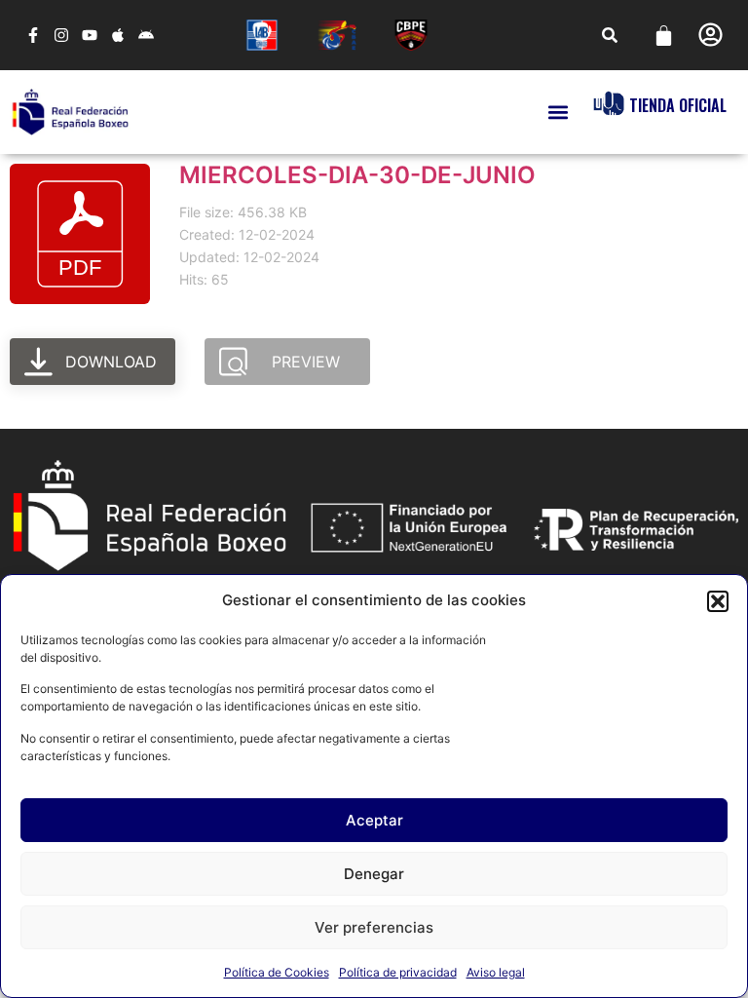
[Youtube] (90, 35)
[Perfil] (710, 34)
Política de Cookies (276, 972)
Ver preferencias (374, 927)
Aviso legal (496, 972)
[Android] (145, 35)
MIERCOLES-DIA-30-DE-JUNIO (357, 175)
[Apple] (117, 35)
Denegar (374, 873)
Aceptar (374, 820)
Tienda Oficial (678, 105)
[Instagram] (62, 35)
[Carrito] (663, 35)
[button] (718, 601)
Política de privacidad (398, 972)
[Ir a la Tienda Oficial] (608, 103)
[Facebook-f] (33, 35)
